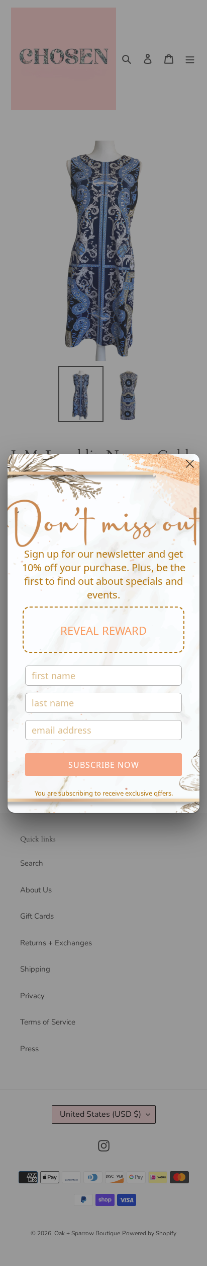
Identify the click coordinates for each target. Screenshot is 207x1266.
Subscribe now (103, 764)
